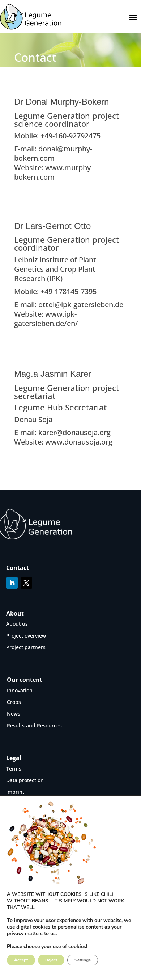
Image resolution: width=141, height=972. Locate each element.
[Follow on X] (26, 583)
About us (17, 623)
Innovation (20, 690)
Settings (82, 960)
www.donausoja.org (78, 442)
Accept (21, 960)
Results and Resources (34, 725)
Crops (14, 701)
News (13, 713)
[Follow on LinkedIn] (12, 583)
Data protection (25, 780)
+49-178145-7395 (68, 291)
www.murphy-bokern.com (53, 172)
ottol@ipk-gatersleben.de (80, 304)
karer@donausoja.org (74, 432)
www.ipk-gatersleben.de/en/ (46, 318)
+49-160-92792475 (70, 136)
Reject (51, 960)
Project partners (26, 647)
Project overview (26, 635)
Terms (13, 768)
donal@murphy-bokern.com (53, 153)
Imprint (15, 791)
